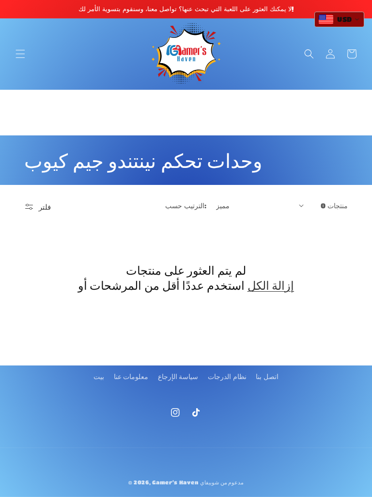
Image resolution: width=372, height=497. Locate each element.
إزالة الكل (271, 285)
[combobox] (339, 19)
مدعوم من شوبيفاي (222, 482)
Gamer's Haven (175, 482)
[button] (20, 54)
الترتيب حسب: (185, 205)
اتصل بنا (267, 376)
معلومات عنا (131, 376)
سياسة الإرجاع (178, 376)
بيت (98, 376)
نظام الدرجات (227, 376)
